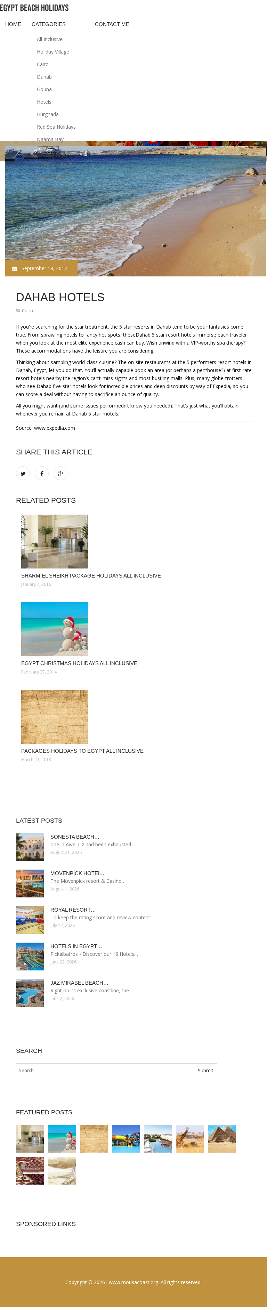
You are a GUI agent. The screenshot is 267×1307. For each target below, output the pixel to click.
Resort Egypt (51, 177)
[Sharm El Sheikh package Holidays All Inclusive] (134, 541)
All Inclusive (50, 39)
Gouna (44, 89)
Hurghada (48, 114)
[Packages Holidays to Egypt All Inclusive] (134, 717)
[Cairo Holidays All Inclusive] (222, 1139)
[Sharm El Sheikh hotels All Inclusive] (126, 1139)
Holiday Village (53, 51)
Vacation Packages (58, 202)
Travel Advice (52, 214)
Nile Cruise (49, 151)
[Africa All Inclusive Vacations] (190, 1139)
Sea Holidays (51, 189)
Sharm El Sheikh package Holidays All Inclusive (91, 576)
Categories (49, 24)
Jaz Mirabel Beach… (79, 983)
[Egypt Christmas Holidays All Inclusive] (134, 629)
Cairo (43, 64)
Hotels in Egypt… (76, 946)
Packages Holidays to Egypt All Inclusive (82, 751)
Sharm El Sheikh (55, 164)
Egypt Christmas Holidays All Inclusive (79, 663)
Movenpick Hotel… (78, 873)
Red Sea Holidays (56, 126)
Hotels (44, 101)
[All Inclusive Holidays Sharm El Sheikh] (30, 1171)
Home (13, 24)
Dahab (44, 76)
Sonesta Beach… (74, 837)
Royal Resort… (73, 910)
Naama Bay (50, 139)
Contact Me (112, 24)
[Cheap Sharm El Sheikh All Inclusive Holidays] (158, 1139)
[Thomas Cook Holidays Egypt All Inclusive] (62, 1171)
